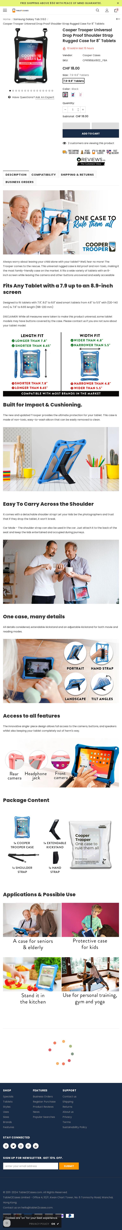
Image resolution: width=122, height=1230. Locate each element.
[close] (117, 3)
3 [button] (16, 90)
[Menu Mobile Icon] (5, 10)
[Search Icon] (97, 10)
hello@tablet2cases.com (37, 1207)
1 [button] (10, 90)
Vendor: (68, 55)
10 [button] (37, 90)
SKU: (65, 60)
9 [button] (34, 90)
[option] (31, 56)
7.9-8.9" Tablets (73, 81)
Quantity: (69, 103)
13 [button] (46, 90)
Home (6, 19)
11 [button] (40, 90)
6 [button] (25, 90)
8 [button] (31, 90)
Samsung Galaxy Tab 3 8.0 (30, 19)
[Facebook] (6, 1146)
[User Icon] (107, 10)
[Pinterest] (28, 1146)
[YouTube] (36, 1146)
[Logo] (20, 10)
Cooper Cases (91, 55)
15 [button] (52, 90)
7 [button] (28, 90)
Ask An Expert (44, 97)
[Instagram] (21, 1146)
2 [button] (13, 90)
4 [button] (19, 90)
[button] (76, 126)
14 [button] (49, 90)
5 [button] (22, 90)
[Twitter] (13, 1146)
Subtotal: (69, 116)
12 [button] (43, 90)
